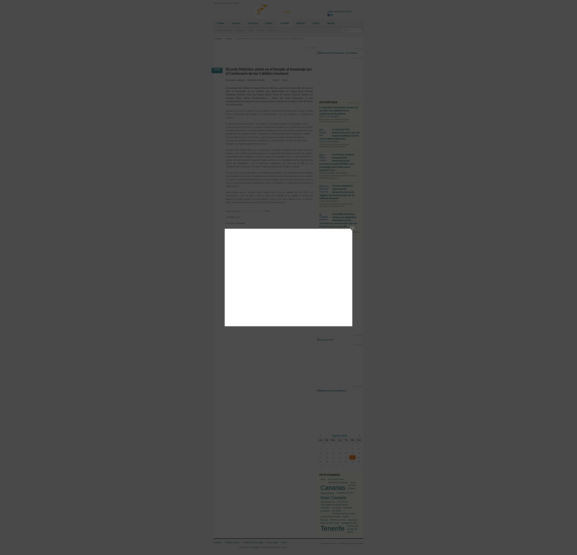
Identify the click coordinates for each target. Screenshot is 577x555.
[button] (352, 228)
